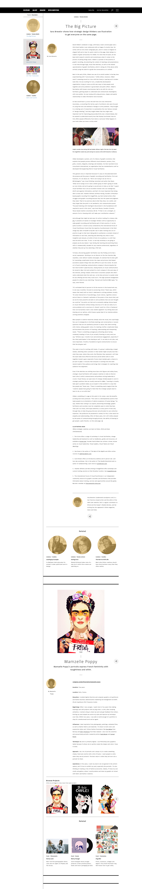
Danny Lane (50, 859)
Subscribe (91, 10)
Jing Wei (98, 859)
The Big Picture (31, 36)
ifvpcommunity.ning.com (93, 483)
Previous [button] (48, 799)
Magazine (42, 10)
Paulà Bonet (103, 734)
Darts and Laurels (31, 98)
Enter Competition (53, 10)
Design (77, 856)
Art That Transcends (32, 76)
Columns (76, 16)
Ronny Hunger (75, 859)
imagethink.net (111, 471)
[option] (57, 799)
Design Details (84, 16)
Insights (54, 556)
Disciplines (26, 10)
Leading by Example (52, 559)
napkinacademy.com (85, 454)
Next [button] (116, 799)
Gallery (35, 10)
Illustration (103, 856)
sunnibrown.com (102, 463)
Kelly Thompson (85, 732)
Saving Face (74, 559)
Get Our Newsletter (103, 10)
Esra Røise (109, 729)
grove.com (83, 441)
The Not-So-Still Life (102, 559)
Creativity (34, 73)
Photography (54, 856)
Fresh (80, 652)
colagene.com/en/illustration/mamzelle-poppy (87, 682)
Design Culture (81, 556)
